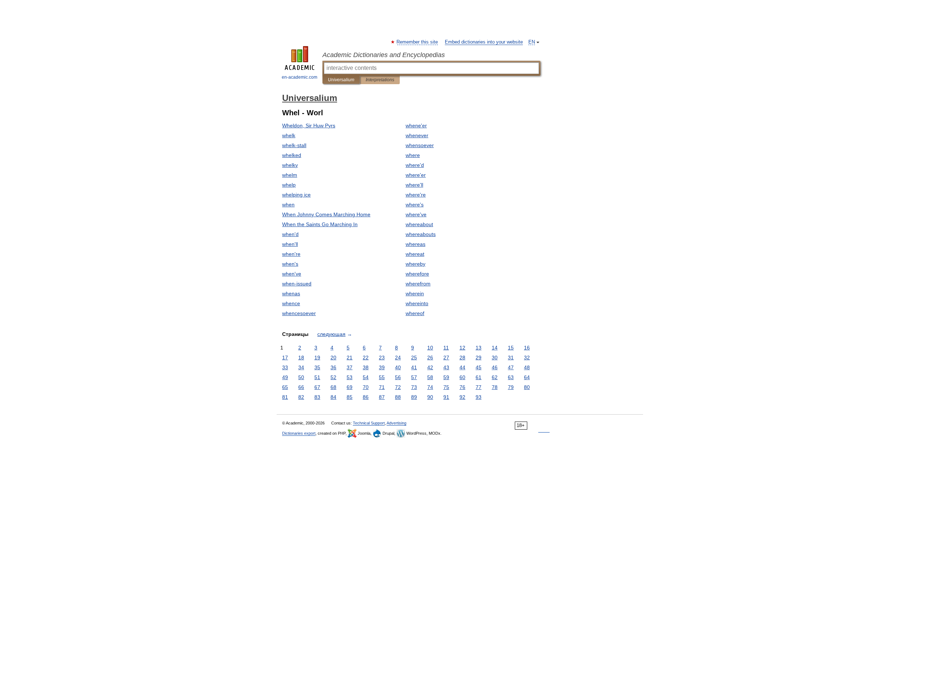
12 (462, 348)
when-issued (296, 284)
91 (446, 397)
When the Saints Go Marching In (320, 224)
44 (462, 367)
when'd (290, 234)
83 (317, 397)
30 (495, 357)
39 (382, 367)
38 (366, 367)
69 (349, 387)
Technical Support (369, 423)
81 (285, 397)
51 (317, 377)
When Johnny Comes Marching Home (326, 214)
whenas (291, 293)
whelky (290, 165)
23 (382, 357)
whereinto (417, 303)
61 (478, 377)
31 (511, 357)
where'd (415, 165)
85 (349, 397)
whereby (415, 264)
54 (366, 377)
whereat (415, 254)
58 (430, 377)
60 (462, 377)
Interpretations (380, 79)
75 (446, 387)
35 (317, 367)
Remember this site (417, 42)
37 (349, 367)
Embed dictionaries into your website (484, 42)
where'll (414, 185)
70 (366, 387)
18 (301, 357)
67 (317, 387)
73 (414, 387)
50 (301, 377)
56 (398, 377)
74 (430, 387)
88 (398, 397)
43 (446, 367)
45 (478, 367)
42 (430, 367)
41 (414, 367)
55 (382, 377)
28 (462, 357)
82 (301, 397)
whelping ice (296, 195)
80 (527, 387)
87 (382, 397)
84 (333, 397)
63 (511, 377)
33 (285, 367)
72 (398, 387)
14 (495, 348)
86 (366, 397)
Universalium (341, 79)
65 (285, 387)
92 (462, 397)
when (288, 204)
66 (301, 387)
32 (527, 357)
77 (478, 387)
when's (290, 264)
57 (414, 377)
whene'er (416, 125)
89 (414, 397)
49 (285, 377)
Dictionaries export (298, 433)
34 (301, 367)
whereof (415, 313)
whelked (291, 155)
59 (446, 377)
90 (430, 397)
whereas (415, 244)
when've (291, 274)
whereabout (419, 224)
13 (478, 348)
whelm (289, 175)
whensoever (420, 145)
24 (398, 357)
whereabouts (421, 234)
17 (285, 357)
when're (291, 254)
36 (333, 367)
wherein (415, 293)
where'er (416, 175)
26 (430, 357)
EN (531, 42)
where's (415, 204)
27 (446, 357)
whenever (417, 135)
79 (511, 387)
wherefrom (418, 284)
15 (511, 348)
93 (478, 397)
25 (414, 357)
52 (333, 377)
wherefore (417, 274)
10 (430, 348)
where (413, 155)
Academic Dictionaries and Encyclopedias (383, 55)
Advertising (396, 423)
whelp (289, 185)
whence (291, 303)
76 (462, 387)
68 (333, 387)
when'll (290, 244)
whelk (288, 135)
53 (349, 377)
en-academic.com (299, 77)
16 (527, 348)
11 (446, 348)
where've (416, 214)
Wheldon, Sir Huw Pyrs (308, 125)
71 (382, 387)
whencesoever (299, 313)
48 (527, 367)
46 (495, 367)
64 (527, 377)
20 (333, 357)
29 (478, 357)
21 (349, 357)
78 (495, 387)
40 (398, 367)
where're (416, 195)
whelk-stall (294, 145)
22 (366, 357)
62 (495, 377)
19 (317, 357)
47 (511, 367)
